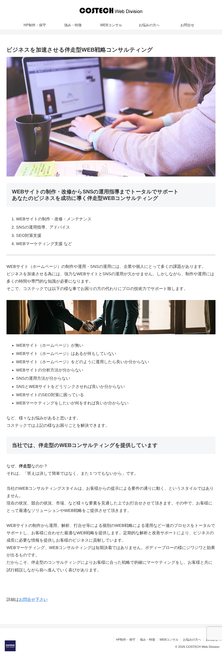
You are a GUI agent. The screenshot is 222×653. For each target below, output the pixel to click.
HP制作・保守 (125, 639)
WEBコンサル (169, 639)
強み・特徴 (147, 639)
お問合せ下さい (33, 599)
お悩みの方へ (192, 639)
